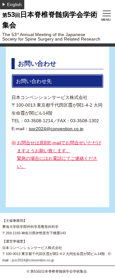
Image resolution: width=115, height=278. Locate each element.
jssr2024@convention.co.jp (56, 128)
